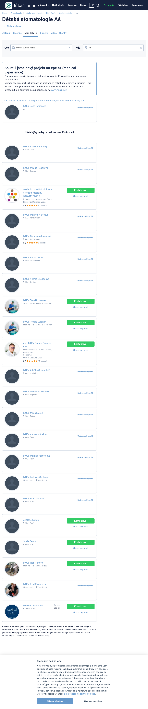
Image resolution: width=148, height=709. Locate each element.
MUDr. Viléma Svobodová (36, 279)
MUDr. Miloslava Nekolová (36, 391)
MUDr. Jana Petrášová (34, 106)
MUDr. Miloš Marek (33, 413)
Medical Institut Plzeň (34, 605)
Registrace (137, 5)
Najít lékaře (58, 5)
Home (4, 13)
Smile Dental (29, 541)
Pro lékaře (108, 5)
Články (62, 33)
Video (54, 33)
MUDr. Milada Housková (35, 168)
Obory (83, 5)
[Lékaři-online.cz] (22, 5)
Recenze (72, 5)
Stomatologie (16, 13)
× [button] (70, 47)
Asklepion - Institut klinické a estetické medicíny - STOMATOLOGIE (37, 193)
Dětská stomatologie (33, 13)
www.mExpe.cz (59, 90)
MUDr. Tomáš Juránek (34, 300)
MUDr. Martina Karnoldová (36, 455)
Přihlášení (123, 5)
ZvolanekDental (31, 520)
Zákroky (44, 5)
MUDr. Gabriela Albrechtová (37, 236)
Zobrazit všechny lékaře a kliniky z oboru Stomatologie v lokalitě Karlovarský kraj (43, 100)
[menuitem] (44, 5)
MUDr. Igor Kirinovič (33, 562)
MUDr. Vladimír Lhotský (35, 146)
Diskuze (43, 33)
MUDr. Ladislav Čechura (35, 477)
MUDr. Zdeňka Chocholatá (36, 370)
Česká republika (65, 13)
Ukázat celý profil (85, 108)
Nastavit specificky (93, 701)
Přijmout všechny (55, 701)
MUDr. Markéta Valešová (35, 214)
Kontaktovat (80, 190)
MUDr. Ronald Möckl (33, 257)
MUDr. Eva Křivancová (34, 584)
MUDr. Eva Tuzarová (33, 498)
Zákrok (6, 33)
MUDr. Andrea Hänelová (35, 434)
